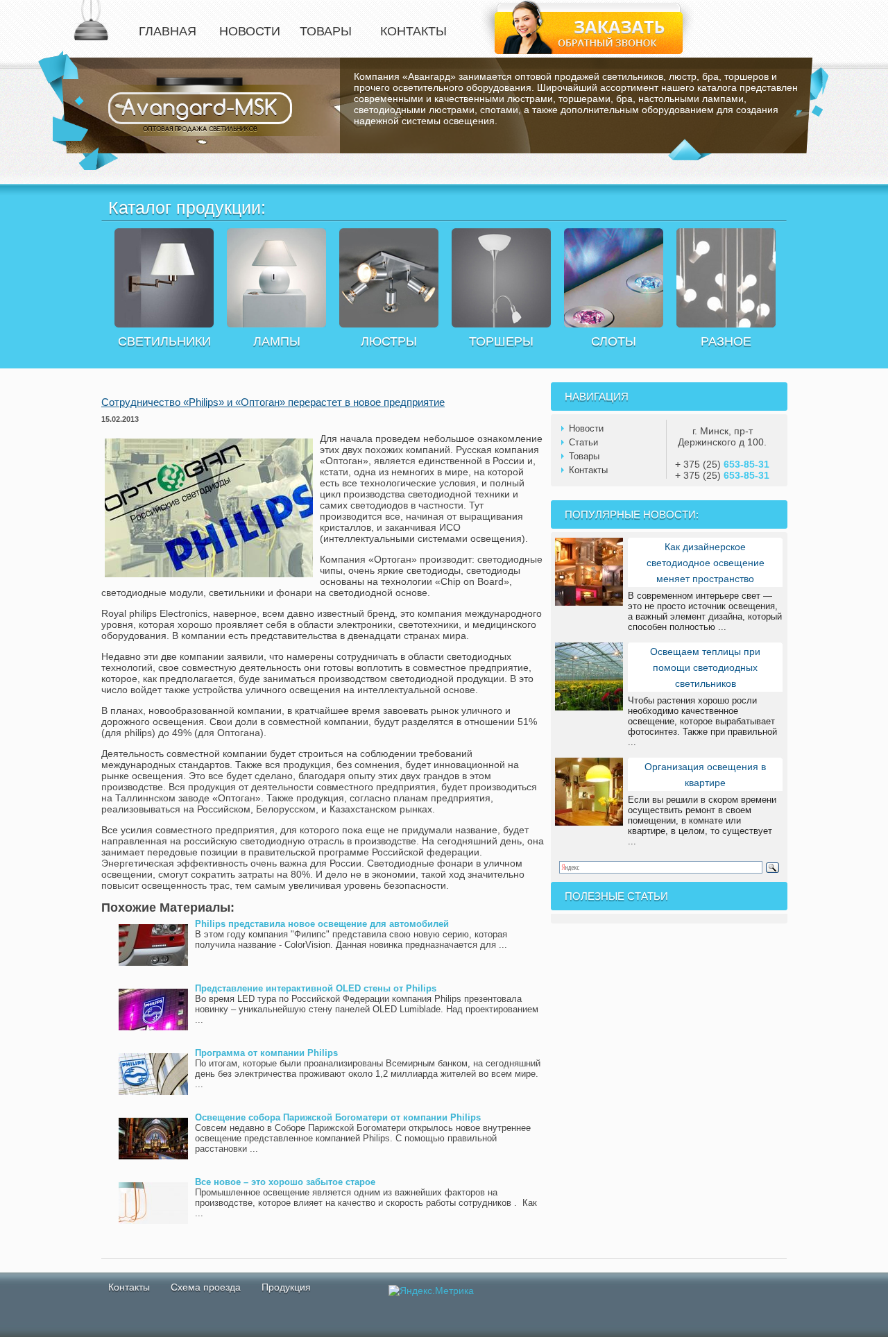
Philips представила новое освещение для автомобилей (322, 924)
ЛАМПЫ (276, 341)
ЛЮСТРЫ (389, 341)
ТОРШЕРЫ (501, 341)
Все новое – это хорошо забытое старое (285, 1182)
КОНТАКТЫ (413, 31)
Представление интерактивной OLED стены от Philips (315, 988)
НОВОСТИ (249, 31)
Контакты (588, 470)
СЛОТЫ (613, 341)
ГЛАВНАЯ (167, 31)
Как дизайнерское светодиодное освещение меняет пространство (706, 562)
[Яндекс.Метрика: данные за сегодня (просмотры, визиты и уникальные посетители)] (431, 1290)
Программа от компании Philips (266, 1053)
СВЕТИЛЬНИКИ (164, 341)
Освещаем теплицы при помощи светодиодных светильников (705, 667)
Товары (584, 456)
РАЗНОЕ (726, 341)
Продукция (286, 1287)
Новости (586, 428)
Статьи (583, 442)
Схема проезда (206, 1287)
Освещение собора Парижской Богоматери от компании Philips (338, 1117)
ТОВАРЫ (326, 31)
